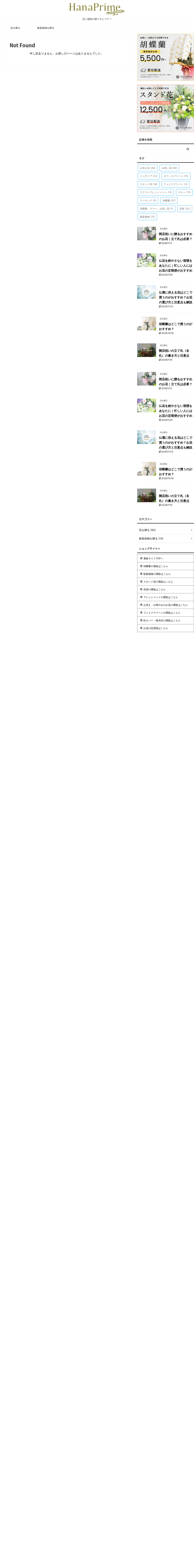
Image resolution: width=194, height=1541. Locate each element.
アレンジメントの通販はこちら (160, 597)
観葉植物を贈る (45, 27)
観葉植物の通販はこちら (157, 573)
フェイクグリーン (176, 184)
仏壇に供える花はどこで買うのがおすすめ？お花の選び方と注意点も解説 (175, 297)
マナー (184, 192)
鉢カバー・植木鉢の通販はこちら (161, 620)
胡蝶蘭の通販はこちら (155, 566)
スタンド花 (148, 184)
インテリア (148, 176)
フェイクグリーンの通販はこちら (161, 612)
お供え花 (147, 167)
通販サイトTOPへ (153, 558)
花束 (184, 208)
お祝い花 (169, 167)
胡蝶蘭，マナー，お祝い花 (156, 208)
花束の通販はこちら (154, 589)
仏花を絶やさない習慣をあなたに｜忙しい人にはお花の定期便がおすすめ (175, 265)
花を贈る (15, 27)
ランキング (148, 200)
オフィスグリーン (176, 176)
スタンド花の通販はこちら (158, 581)
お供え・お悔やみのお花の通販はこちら (165, 604)
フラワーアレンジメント (156, 192)
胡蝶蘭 (169, 200)
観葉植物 (147, 216)
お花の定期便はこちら (155, 628)
